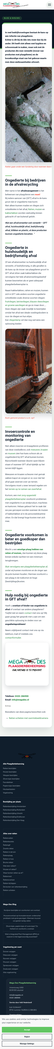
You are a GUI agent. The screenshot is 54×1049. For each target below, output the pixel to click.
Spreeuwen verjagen (11, 965)
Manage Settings (27, 1043)
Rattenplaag (8, 855)
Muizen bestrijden (10, 772)
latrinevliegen (23, 301)
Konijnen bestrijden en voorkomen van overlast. (22, 910)
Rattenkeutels (8, 841)
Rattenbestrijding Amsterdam (14, 806)
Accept (27, 1029)
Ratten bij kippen (9, 883)
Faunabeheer (8, 782)
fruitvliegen (10, 301)
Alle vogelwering (9, 972)
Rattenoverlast (9, 880)
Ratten (31, 209)
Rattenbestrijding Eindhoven (14, 817)
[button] (49, 5)
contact (28, 613)
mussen (11, 453)
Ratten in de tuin (9, 852)
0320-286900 (21, 696)
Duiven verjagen (9, 951)
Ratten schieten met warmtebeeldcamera (28, 718)
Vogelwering (8, 793)
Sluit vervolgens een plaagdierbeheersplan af (26, 566)
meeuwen (35, 449)
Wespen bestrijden (10, 775)
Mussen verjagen (9, 962)
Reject (27, 1036)
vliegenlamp (15, 320)
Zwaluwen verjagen (10, 969)
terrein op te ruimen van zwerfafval (25, 489)
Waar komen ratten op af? (13, 873)
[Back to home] (15, 4)
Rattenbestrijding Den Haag (13, 820)
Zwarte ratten (8, 848)
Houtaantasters (9, 789)
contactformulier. (13, 637)
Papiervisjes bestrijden (11, 786)
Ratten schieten (9, 890)
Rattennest (7, 876)
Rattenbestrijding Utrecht (12, 813)
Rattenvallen (8, 838)
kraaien (44, 449)
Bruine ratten (8, 862)
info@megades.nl (20, 699)
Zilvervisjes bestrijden (11, 779)
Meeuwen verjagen (10, 955)
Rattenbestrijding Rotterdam (14, 810)
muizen (38, 209)
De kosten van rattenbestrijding (15, 887)
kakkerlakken (11, 213)
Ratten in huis (8, 859)
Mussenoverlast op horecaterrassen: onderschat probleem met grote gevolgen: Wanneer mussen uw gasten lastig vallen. (22, 918)
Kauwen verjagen (9, 958)
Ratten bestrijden (9, 768)
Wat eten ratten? (9, 866)
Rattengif (6, 845)
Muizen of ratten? (9, 869)
